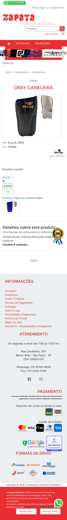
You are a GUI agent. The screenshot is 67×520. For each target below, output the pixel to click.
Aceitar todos (26, 511)
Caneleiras (38, 72)
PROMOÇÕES (42, 43)
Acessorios (22, 72)
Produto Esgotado (13, 198)
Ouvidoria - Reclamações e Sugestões (28, 326)
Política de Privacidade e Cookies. (39, 507)
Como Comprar (14, 298)
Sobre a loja (12, 310)
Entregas (10, 306)
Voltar (33, 80)
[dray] (59, 151)
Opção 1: (7, 184)
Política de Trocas (16, 318)
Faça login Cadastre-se (48, 7)
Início (8, 72)
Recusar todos (50, 511)
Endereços (11, 294)
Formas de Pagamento (19, 302)
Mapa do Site (13, 322)
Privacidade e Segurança (20, 314)
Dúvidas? (10, 291)
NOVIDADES (22, 43)
